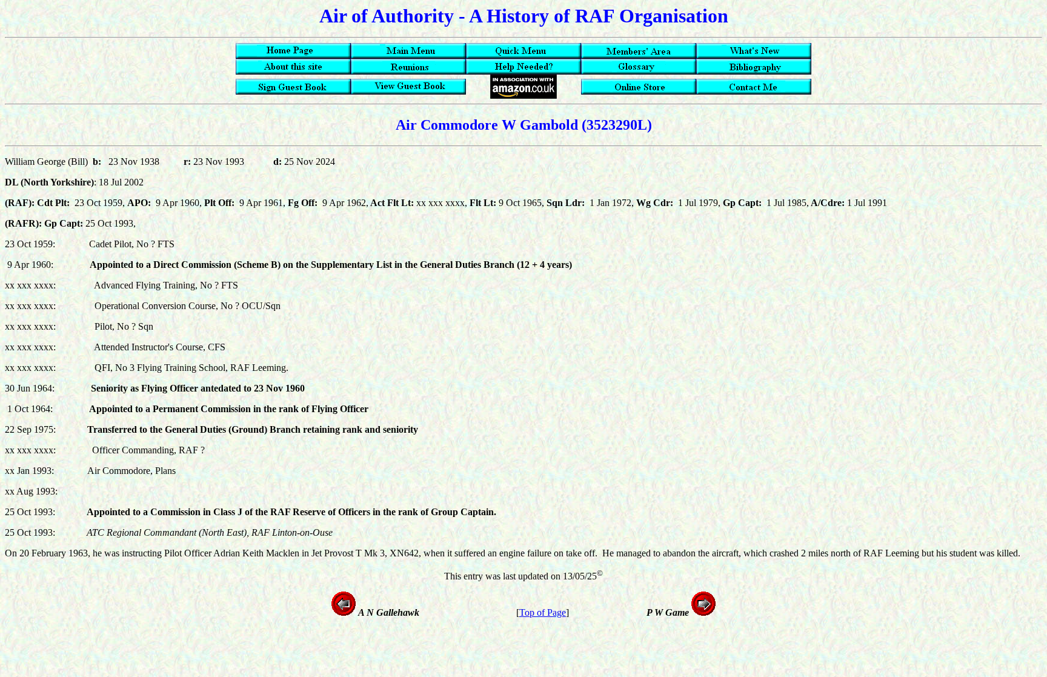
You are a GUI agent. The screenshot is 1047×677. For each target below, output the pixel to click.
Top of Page (542, 612)
